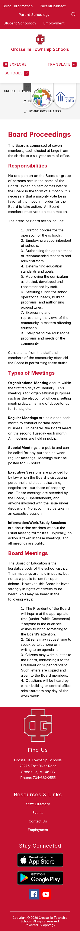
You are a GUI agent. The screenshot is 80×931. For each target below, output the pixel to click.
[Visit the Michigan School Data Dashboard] (65, 96)
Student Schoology (19, 23)
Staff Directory (38, 804)
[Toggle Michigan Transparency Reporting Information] (27, 87)
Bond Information (18, 6)
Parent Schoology (34, 14)
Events (37, 812)
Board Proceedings (45, 111)
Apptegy (49, 925)
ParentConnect (53, 6)
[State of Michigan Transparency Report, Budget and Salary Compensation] (42, 96)
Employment (54, 23)
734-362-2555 (44, 778)
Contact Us (38, 821)
